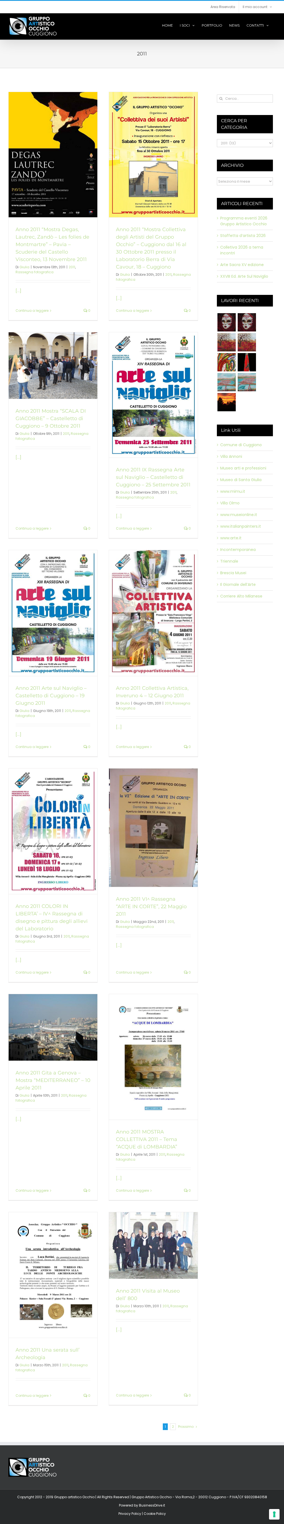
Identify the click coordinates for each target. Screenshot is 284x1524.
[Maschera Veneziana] (226, 322)
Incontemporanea (238, 549)
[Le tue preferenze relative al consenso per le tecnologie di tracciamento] (274, 1514)
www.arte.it (231, 538)
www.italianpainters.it (240, 526)
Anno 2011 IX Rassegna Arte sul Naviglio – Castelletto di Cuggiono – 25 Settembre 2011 (153, 477)
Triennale (229, 561)
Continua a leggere (32, 310)
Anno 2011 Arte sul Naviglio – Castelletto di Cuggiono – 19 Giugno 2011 (51, 695)
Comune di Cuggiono (241, 445)
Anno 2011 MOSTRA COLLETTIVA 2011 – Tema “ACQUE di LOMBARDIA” (146, 1139)
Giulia (24, 267)
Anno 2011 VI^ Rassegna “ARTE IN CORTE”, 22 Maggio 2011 (151, 906)
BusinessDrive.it (152, 1505)
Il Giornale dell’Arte (238, 584)
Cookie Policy (155, 1513)
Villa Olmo (230, 503)
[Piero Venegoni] (246, 322)
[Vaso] (246, 362)
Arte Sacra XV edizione (242, 264)
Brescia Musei (233, 573)
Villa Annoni (231, 456)
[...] (18, 290)
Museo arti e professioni (243, 468)
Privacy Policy (129, 1513)
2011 (72, 267)
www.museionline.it (238, 514)
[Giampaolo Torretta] (246, 342)
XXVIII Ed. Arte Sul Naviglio (244, 276)
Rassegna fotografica (35, 272)
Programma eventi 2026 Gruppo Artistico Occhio (243, 221)
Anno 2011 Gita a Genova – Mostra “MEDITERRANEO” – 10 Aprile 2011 (53, 1080)
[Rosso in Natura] (226, 402)
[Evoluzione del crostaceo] (226, 362)
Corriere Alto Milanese (241, 596)
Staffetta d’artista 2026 (243, 235)
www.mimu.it (232, 491)
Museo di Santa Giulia (241, 480)
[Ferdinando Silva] (246, 382)
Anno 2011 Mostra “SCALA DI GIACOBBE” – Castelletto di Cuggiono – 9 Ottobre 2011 (51, 418)
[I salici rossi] (226, 382)
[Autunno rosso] (226, 342)
